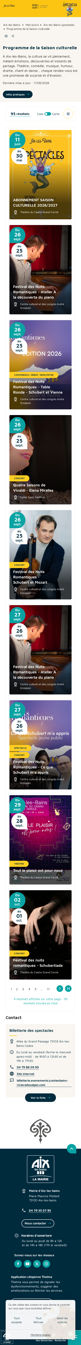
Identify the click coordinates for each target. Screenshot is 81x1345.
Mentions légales (40, 1334)
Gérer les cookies (62, 1320)
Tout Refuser (39, 1320)
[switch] (48, 114)
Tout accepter (16, 1320)
